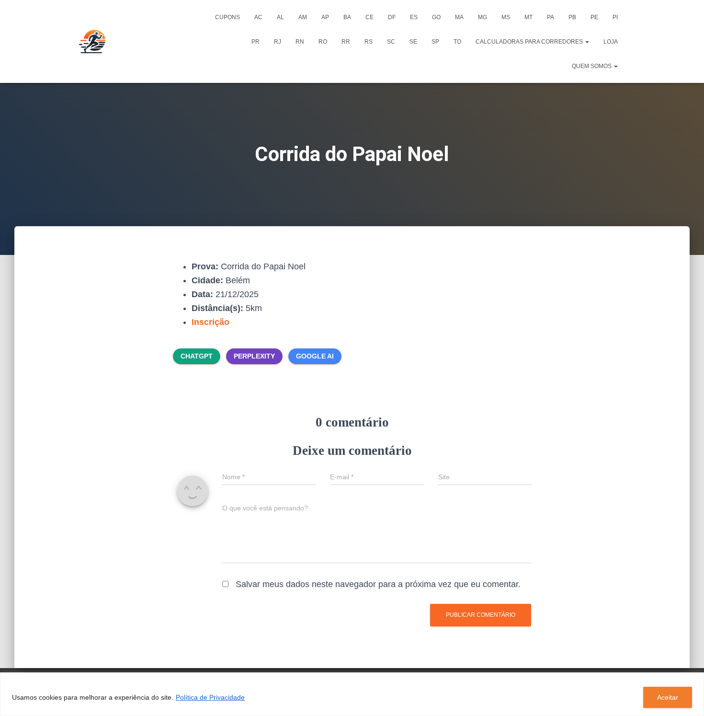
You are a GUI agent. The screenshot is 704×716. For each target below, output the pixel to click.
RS (368, 41)
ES (414, 17)
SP (435, 41)
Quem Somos (592, 66)
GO (436, 17)
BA (347, 17)
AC (258, 17)
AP (325, 17)
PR (255, 41)
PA (550, 17)
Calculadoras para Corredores (530, 41)
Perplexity (254, 356)
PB (572, 17)
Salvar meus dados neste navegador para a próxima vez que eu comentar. (378, 584)
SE (413, 41)
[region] (352, 694)
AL (280, 17)
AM (302, 17)
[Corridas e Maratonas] (92, 42)
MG (482, 17)
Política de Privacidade (210, 697)
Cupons (227, 17)
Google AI (315, 356)
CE (369, 17)
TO (457, 41)
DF (392, 17)
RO (322, 41)
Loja (610, 41)
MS (505, 17)
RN (299, 41)
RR (345, 41)
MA (459, 17)
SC (391, 41)
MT (528, 17)
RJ (277, 41)
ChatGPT (197, 356)
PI (615, 17)
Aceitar (667, 697)
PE (594, 17)
